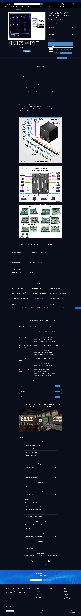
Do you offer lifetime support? (31, 477)
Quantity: (49, 37)
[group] (40, 437)
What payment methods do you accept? (33, 524)
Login (51, 591)
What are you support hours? (31, 470)
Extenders (66, 595)
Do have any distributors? (30, 545)
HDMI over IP (66, 591)
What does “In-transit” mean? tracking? (33, 516)
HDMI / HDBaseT (67, 589)
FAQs (37, 594)
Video (51, 57)
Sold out (60, 44)
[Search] (41, 4)
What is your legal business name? (32, 458)
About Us (37, 588)
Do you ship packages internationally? (33, 506)
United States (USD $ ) (9, 610)
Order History (52, 589)
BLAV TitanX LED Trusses (63, 6)
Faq (62, 57)
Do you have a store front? (30, 455)
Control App (66, 597)
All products (12, 9)
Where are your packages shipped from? (33, 502)
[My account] (69, 3)
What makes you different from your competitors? (35, 448)
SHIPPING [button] (21, 437)
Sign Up (51, 592)
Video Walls (66, 594)
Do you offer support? (29, 467)
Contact (37, 595)
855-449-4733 (10, 600)
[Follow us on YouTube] (41, 612)
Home (8, 9)
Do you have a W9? (29, 548)
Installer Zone (38, 591)
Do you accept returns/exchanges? (32, 486)
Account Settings (53, 588)
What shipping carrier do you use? (32, 512)
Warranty (37, 598)
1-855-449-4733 (63, 4)
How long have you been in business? (33, 445)
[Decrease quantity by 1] (49, 40)
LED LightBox (48, 6)
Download (57, 391)
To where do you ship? (29, 494)
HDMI (65, 588)
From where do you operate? (31, 452)
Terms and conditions (39, 597)
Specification (29, 57)
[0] (72, 4)
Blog (37, 592)
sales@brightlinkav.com (49, 565)
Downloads (40, 57)
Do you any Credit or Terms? (31, 528)
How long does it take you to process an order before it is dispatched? (37, 498)
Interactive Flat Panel (67, 598)
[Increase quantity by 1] (54, 40)
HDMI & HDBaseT (22, 6)
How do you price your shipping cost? (33, 509)
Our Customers (38, 589)
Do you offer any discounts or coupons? (33, 536)
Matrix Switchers (30, 6)
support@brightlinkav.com (49, 564)
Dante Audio (54, 6)
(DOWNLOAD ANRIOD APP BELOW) (46, 106)
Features (19, 57)
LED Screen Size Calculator (68, 600)
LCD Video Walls (14, 6)
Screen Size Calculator (40, 6)
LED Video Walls (7, 6)
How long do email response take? (32, 474)
